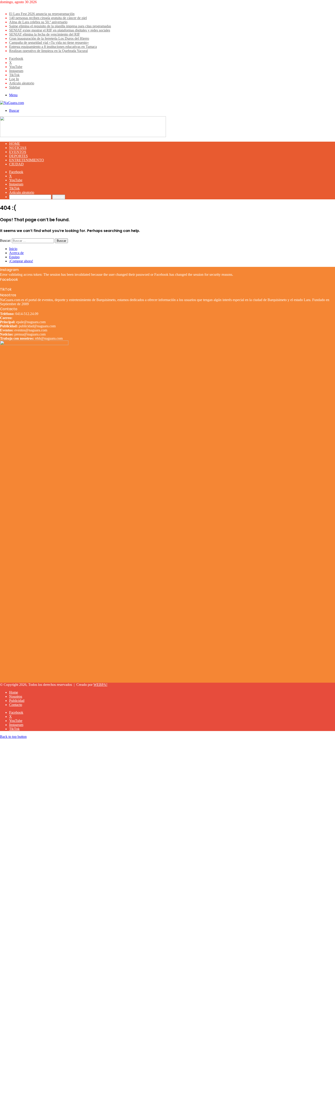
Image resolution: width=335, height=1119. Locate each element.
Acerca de (16, 253)
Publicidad (16, 701)
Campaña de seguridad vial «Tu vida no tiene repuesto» (49, 42)
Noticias (17, 148)
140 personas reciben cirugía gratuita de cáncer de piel (48, 18)
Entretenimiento (26, 160)
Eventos (17, 152)
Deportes (18, 156)
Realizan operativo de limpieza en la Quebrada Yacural (48, 51)
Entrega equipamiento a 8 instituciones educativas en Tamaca (53, 47)
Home (14, 144)
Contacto (15, 705)
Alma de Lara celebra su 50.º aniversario (38, 22)
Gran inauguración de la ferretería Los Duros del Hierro (49, 38)
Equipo (14, 257)
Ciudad (16, 164)
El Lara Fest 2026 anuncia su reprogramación (42, 14)
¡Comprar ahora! (21, 261)
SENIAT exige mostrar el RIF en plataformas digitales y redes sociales (59, 30)
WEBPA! (100, 685)
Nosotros (15, 696)
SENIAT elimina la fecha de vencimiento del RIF (44, 34)
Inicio (13, 249)
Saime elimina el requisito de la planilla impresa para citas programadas (60, 26)
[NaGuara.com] (12, 103)
